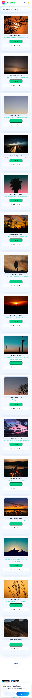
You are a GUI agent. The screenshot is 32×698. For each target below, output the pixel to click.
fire (22, 480)
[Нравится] (11, 45)
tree (21, 196)
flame (19, 480)
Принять (23, 694)
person (20, 276)
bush (15, 399)
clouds (5, 440)
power (24, 357)
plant (27, 357)
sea (17, 440)
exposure (8, 157)
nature (11, 117)
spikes (25, 520)
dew (7, 601)
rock (19, 641)
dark (12, 37)
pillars (4, 357)
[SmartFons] (9, 3)
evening (16, 400)
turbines (12, 359)
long (4, 157)
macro (23, 37)
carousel (14, 561)
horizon (10, 77)
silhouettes (21, 236)
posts (17, 357)
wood (18, 196)
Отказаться (9, 694)
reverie (18, 561)
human (5, 276)
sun (9, 37)
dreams (13, 559)
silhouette (13, 196)
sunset (15, 37)
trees (9, 236)
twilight (19, 37)
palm (23, 196)
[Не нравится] (18, 45)
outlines (25, 399)
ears (22, 520)
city (15, 317)
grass (10, 601)
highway (26, 157)
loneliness (15, 276)
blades (20, 359)
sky (8, 117)
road (19, 157)
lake (14, 520)
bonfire (15, 480)
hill (24, 641)
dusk (26, 37)
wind (21, 357)
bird (23, 559)
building (18, 317)
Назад (16, 663)
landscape (15, 77)
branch (6, 37)
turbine (16, 359)
